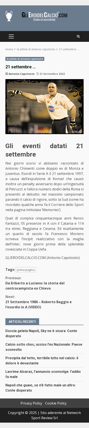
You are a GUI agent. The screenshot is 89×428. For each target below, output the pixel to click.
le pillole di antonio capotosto (25, 58)
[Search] (78, 36)
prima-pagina (26, 270)
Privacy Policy (31, 403)
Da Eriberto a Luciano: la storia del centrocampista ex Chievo (35, 283)
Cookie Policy (56, 403)
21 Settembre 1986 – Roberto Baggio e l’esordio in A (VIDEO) (38, 301)
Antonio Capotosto (22, 74)
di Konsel (54, 178)
